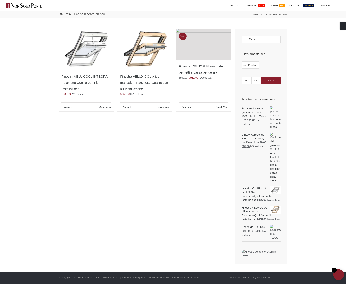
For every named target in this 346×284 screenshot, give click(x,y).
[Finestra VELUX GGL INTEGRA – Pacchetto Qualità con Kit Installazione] (86, 49)
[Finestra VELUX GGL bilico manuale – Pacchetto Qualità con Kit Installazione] (144, 49)
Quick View (105, 107)
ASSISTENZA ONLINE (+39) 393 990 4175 (249, 277)
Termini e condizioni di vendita (185, 277)
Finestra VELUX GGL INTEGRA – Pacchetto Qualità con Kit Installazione (85, 83)
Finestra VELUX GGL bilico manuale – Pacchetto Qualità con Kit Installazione (144, 83)
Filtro (270, 80)
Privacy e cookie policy (158, 277)
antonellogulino (137, 277)
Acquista (68, 107)
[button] (335, 5)
